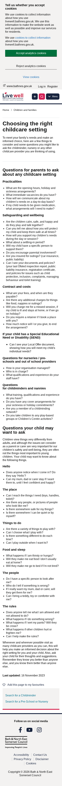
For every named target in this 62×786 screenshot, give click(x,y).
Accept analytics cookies (31, 53)
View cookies (31, 77)
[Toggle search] (42, 96)
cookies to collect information (32, 37)
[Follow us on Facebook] (20, 730)
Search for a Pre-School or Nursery (26, 701)
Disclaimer (42, 759)
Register (52, 86)
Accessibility (21, 754)
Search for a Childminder (20, 695)
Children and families (25, 110)
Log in (42, 86)
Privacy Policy (22, 759)
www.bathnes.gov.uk (19, 86)
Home (6, 110)
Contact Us (40, 754)
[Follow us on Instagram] (39, 730)
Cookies (31, 763)
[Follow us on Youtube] (29, 730)
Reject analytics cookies (31, 66)
